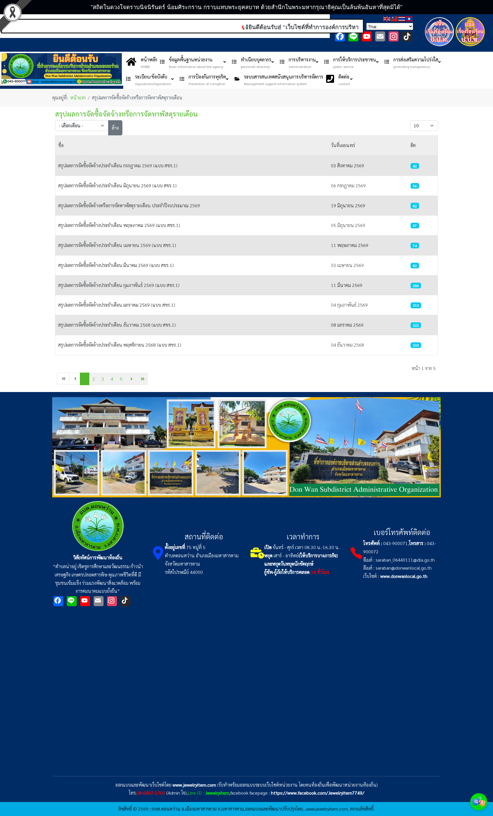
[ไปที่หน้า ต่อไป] (131, 379)
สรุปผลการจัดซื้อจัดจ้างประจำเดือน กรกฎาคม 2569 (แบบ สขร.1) (117, 165)
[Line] (353, 36)
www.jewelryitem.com (194, 785)
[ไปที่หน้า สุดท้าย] (142, 379)
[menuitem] (142, 61)
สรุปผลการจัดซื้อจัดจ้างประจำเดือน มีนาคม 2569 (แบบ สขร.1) (116, 265)
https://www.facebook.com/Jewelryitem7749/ (317, 793)
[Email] (380, 36)
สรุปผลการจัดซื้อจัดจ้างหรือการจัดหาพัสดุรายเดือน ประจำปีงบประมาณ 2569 (129, 205)
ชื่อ (61, 145)
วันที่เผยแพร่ (343, 145)
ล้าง (115, 128)
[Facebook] (340, 36)
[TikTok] (407, 36)
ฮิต (413, 145)
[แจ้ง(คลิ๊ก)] (439, 47)
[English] (387, 18)
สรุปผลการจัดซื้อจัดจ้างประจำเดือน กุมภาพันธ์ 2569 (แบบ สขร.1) (118, 285)
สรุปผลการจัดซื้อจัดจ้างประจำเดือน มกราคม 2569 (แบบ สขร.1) (116, 305)
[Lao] (409, 18)
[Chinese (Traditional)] (394, 18)
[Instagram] (393, 36)
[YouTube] (367, 36)
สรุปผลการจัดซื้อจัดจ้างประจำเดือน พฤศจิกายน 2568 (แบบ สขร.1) (119, 345)
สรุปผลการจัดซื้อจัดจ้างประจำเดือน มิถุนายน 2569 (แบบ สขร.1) (117, 185)
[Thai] (402, 18)
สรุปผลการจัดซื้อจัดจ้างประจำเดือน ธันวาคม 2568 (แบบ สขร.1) (117, 325)
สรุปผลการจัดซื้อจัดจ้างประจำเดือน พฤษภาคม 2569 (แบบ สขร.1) (119, 225)
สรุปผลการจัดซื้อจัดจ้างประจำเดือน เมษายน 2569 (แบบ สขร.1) (117, 245)
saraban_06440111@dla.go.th (405, 560)
